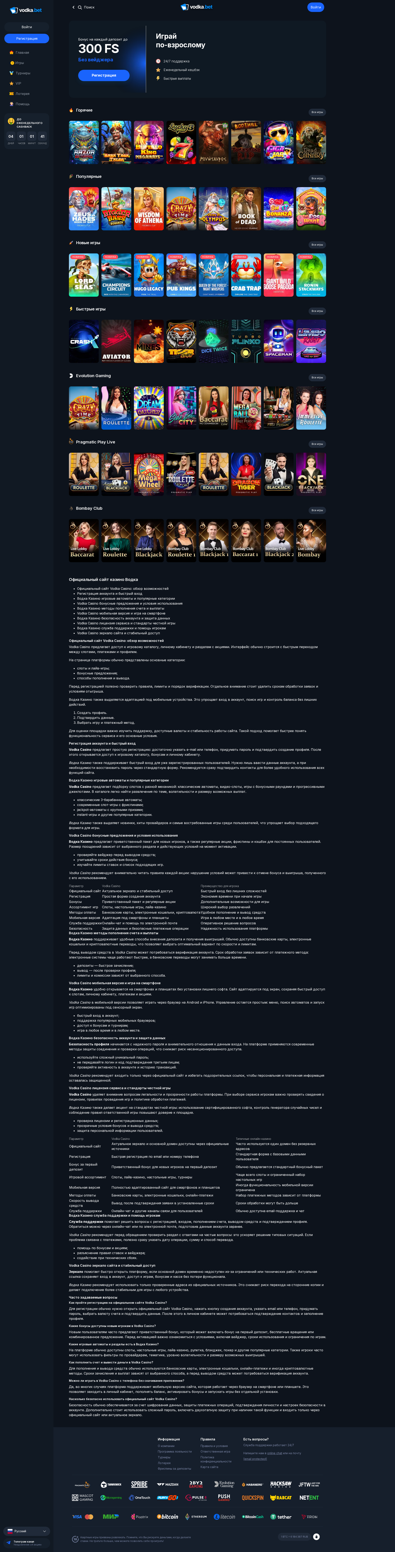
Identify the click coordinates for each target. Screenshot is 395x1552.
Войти (316, 7)
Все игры (317, 112)
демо (83, 153)
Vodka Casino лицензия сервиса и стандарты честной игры (126, 623)
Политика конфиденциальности (216, 1459)
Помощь (23, 104)
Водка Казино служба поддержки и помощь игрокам (121, 628)
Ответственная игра (215, 1451)
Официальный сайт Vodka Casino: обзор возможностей (122, 589)
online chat (274, 1453)
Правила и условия (214, 1446)
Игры (18, 63)
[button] (26, 1531)
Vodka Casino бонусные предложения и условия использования (129, 603)
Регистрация (26, 38)
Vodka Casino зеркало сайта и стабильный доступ (118, 633)
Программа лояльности (175, 1451)
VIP (18, 83)
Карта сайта (209, 1467)
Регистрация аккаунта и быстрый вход (109, 593)
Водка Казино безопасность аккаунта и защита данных (123, 618)
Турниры (23, 73)
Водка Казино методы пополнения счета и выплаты (120, 608)
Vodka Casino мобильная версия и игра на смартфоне (121, 613)
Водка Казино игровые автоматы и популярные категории (126, 598)
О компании (166, 1446)
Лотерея (22, 94)
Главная (22, 52)
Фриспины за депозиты (174, 1468)
